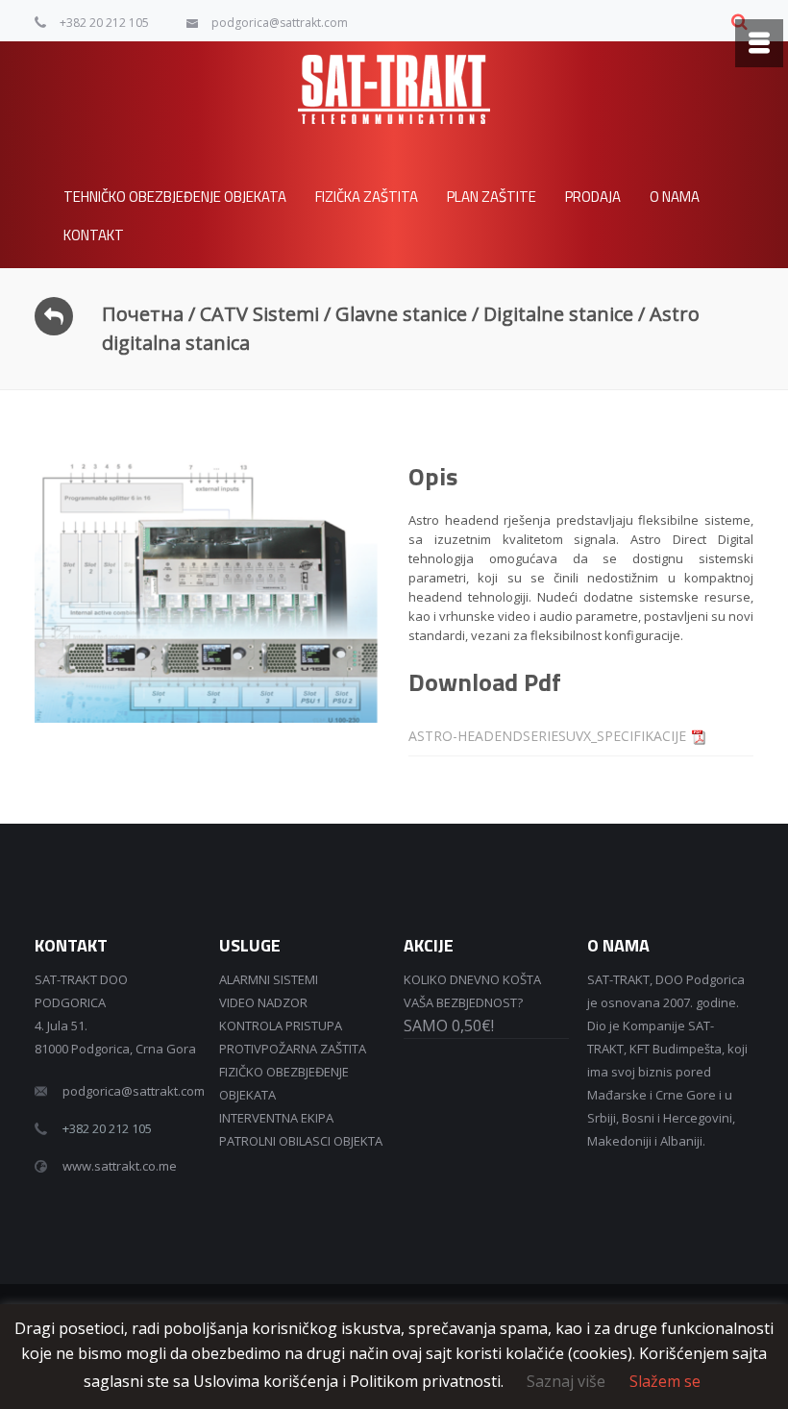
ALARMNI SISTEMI (268, 979)
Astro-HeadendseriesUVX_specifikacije (547, 736)
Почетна (143, 314)
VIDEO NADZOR (263, 1002)
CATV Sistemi (259, 314)
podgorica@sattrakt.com (279, 22)
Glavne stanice (401, 314)
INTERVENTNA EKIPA (276, 1117)
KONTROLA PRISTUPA (280, 1025)
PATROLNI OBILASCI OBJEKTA (300, 1140)
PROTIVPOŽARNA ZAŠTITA (292, 1048)
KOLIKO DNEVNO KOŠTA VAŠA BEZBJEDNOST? (472, 1003)
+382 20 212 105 (104, 22)
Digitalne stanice (558, 314)
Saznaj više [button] (566, 1381)
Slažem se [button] (665, 1381)
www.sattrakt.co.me (119, 1165)
